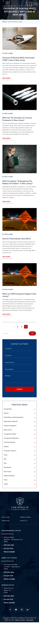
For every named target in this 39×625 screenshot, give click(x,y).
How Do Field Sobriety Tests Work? (16, 238)
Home (4, 21)
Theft (5, 480)
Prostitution (7, 467)
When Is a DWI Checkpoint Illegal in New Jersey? (19, 295)
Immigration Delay (10, 434)
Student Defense (9, 476)
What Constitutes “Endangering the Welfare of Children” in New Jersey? (17, 182)
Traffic (6, 484)
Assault (6, 446)
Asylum (6, 413)
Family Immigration (10, 425)
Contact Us (23, 520)
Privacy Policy (20, 620)
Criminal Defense (9, 442)
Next (26, 326)
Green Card (8, 430)
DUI (5, 459)
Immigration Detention (11, 438)
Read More (6, 78)
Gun (5, 463)
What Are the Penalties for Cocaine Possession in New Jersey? (17, 119)
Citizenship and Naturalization (13, 417)
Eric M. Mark (5, 517)
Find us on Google (9, 551)
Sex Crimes (7, 471)
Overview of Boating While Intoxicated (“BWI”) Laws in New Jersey (18, 59)
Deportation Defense (11, 421)
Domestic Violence (10, 451)
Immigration (8, 409)
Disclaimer (29, 620)
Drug (5, 455)
